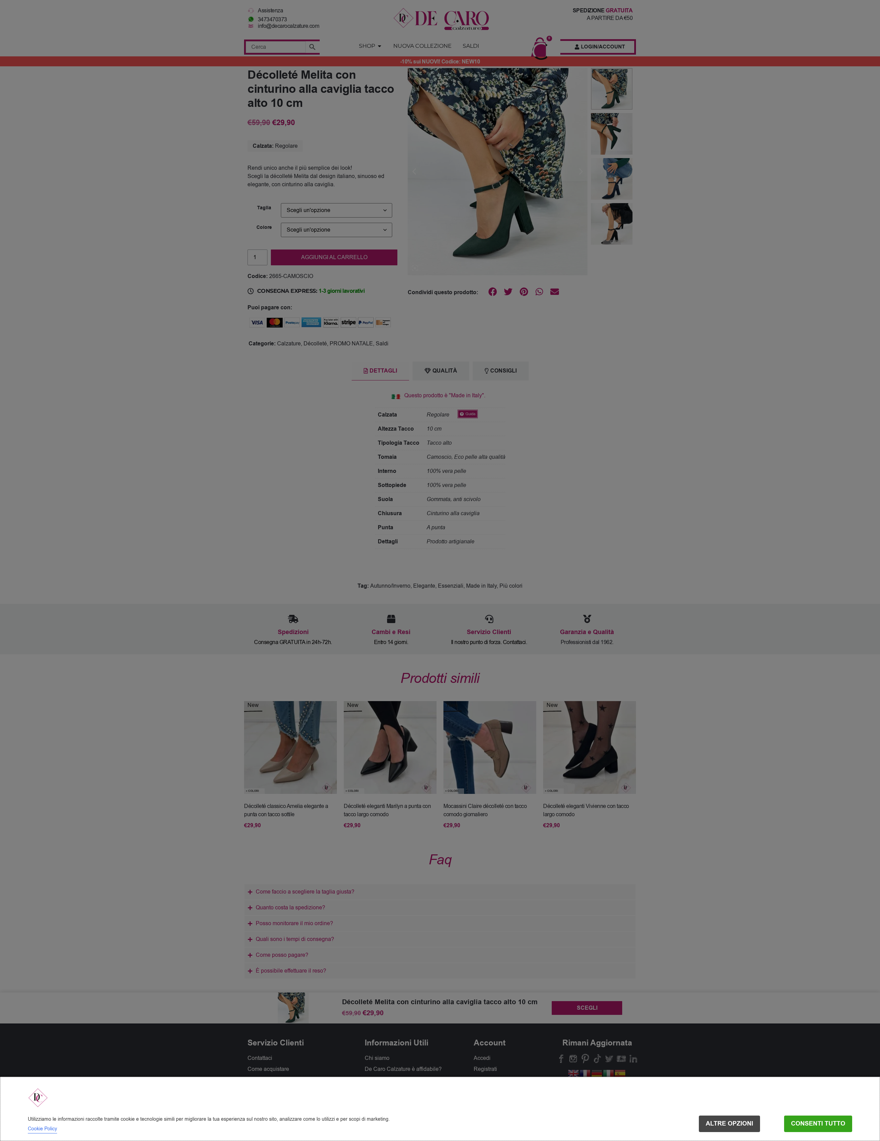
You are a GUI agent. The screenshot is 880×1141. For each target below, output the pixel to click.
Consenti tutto (818, 1123)
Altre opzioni (729, 1123)
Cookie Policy (42, 1129)
